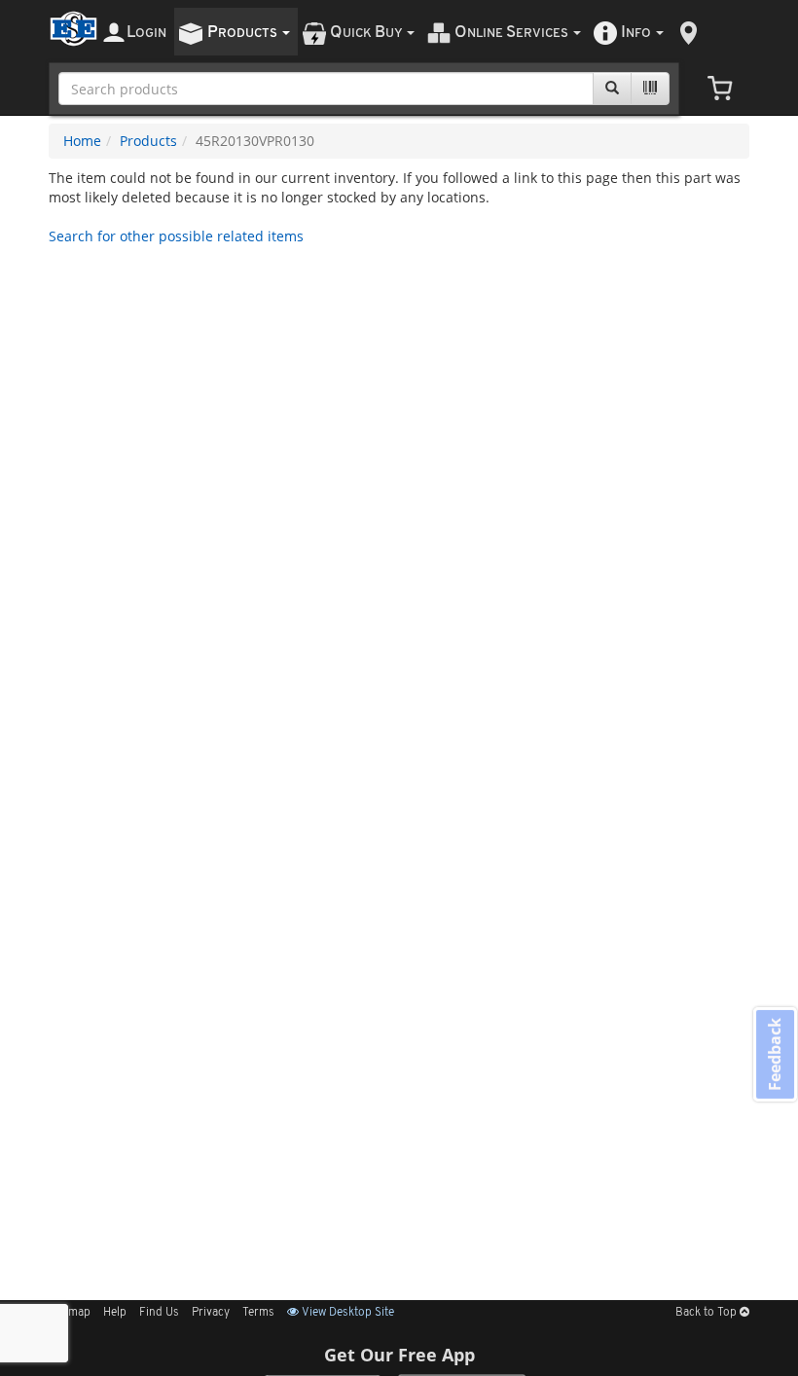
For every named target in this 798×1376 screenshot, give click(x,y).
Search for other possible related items (176, 236)
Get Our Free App (399, 1354)
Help (115, 1313)
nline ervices (512, 32)
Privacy (211, 1313)
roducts (243, 32)
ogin (146, 32)
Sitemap (70, 1313)
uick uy (367, 32)
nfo (636, 32)
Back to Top (707, 1313)
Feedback (774, 1053)
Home (82, 140)
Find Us (159, 1313)
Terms (258, 1313)
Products (148, 140)
